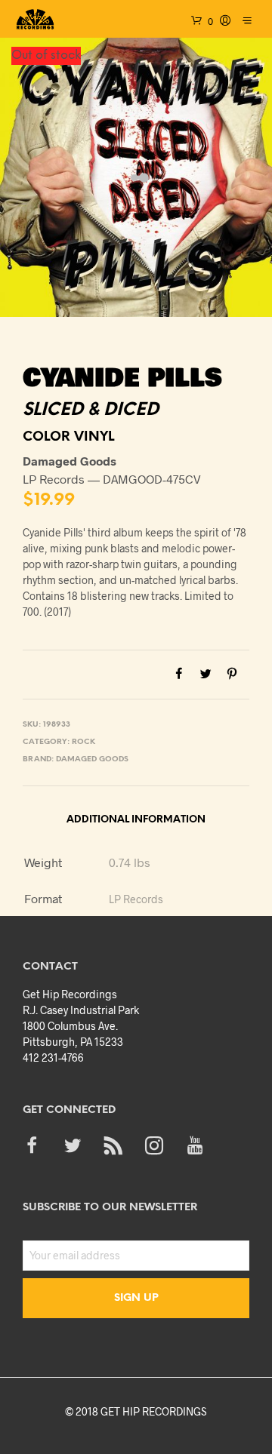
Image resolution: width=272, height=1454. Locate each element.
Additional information (136, 820)
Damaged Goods (92, 759)
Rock (83, 742)
